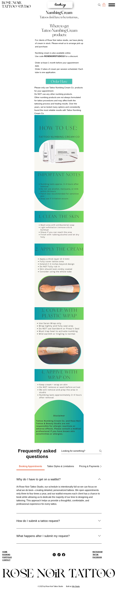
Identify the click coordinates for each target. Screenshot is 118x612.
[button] (103, 5)
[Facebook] (63, 554)
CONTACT (6, 560)
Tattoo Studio (16, 6)
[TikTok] (59, 554)
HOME (4, 552)
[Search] (99, 5)
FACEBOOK (97, 557)
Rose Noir (11, 3)
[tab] (30, 466)
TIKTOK (96, 555)
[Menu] (112, 4)
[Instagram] (54, 554)
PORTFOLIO (7, 557)
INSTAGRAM (97, 552)
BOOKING (6, 555)
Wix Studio (76, 586)
